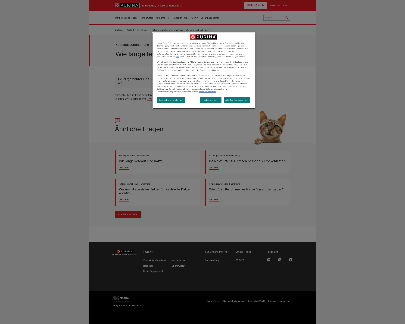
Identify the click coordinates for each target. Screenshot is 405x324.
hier (177, 56)
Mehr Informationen (207, 92)
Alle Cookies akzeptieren (237, 100)
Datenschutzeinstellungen (171, 100)
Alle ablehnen (210, 100)
